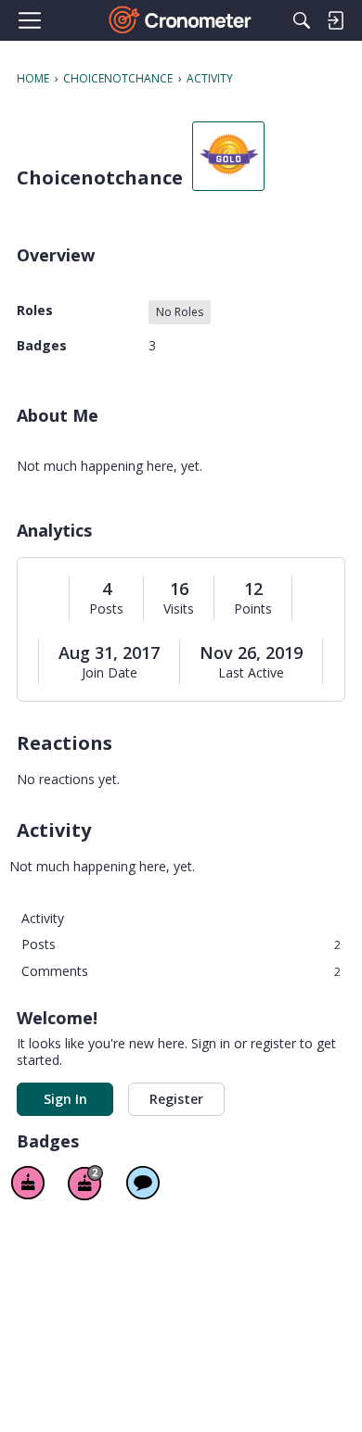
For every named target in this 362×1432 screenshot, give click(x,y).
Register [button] (176, 1099)
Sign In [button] (65, 1099)
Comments (181, 971)
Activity (42, 918)
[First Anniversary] (27, 1182)
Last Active (251, 673)
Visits (178, 609)
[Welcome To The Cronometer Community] (181, 20)
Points (253, 609)
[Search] (301, 20)
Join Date (109, 673)
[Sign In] (335, 20)
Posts (106, 609)
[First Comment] (143, 1182)
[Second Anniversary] (85, 1182)
